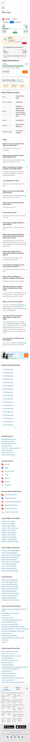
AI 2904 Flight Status (8, 425)
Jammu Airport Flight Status (9, 584)
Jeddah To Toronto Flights (9, 537)
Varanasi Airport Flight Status (10, 580)
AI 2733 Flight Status (8, 376)
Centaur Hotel (5, 615)
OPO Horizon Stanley (8, 664)
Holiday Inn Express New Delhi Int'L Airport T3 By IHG (14, 610)
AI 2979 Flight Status (8, 415)
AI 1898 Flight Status (8, 398)
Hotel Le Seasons (6, 633)
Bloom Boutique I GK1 (8, 662)
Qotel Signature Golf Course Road (11, 656)
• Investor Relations (13, 732)
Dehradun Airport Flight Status (10, 586)
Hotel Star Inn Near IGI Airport (10, 624)
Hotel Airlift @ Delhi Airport (9, 622)
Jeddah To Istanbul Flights (9, 532)
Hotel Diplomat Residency (9, 673)
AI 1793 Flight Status (8, 402)
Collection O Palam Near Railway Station (13, 626)
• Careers (13, 730)
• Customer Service (19, 730)
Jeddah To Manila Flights (9, 530)
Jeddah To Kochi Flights (8, 523)
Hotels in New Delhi (7, 450)
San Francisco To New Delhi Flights (11, 555)
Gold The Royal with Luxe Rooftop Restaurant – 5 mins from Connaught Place (15, 668)
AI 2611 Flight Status (8, 372)
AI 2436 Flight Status (8, 369)
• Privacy (4, 730)
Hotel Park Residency (8, 658)
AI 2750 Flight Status (8, 392)
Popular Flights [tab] (6, 688)
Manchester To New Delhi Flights (11, 561)
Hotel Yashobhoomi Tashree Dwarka (12, 620)
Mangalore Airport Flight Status (10, 593)
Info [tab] (27, 688)
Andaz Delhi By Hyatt (8, 617)
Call (25, 72)
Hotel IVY (4, 642)
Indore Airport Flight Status (9, 582)
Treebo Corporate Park (8, 680)
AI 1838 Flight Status (8, 395)
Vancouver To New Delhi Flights (10, 550)
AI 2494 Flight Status (8, 389)
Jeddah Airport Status (8, 441)
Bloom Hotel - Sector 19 (8, 653)
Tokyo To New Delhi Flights (9, 566)
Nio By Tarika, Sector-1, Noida (10, 651)
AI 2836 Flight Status (8, 385)
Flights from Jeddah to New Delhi (11, 448)
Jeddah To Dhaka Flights (8, 526)
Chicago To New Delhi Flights (10, 570)
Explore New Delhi (7, 446)
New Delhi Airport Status (9, 439)
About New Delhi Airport (8, 454)
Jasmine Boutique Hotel (8, 675)
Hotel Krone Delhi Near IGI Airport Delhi (13, 637)
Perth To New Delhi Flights (9, 564)
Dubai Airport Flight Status (9, 597)
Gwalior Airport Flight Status (10, 588)
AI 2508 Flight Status (8, 418)
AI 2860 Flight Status (8, 421)
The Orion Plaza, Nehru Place (10, 660)
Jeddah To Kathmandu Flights (10, 528)
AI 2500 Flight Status (8, 408)
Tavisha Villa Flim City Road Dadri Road (13, 682)
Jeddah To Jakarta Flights (9, 534)
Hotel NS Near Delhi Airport (9, 635)
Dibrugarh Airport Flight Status (10, 600)
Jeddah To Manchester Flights (10, 541)
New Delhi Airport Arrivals (9, 443)
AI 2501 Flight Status (8, 382)
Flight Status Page (13, 323)
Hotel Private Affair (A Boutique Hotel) (12, 677)
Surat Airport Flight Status (9, 591)
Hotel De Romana (6, 671)
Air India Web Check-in (8, 452)
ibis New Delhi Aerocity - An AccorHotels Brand (15, 629)
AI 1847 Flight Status (8, 379)
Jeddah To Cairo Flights (8, 521)
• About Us (25, 730)
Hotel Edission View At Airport (10, 613)
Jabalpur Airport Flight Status (10, 595)
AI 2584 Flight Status (8, 411)
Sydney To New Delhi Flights (9, 553)
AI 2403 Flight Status (8, 405)
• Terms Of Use (8, 730)
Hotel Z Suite (5, 640)
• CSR (19, 732)
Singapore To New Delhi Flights (10, 557)
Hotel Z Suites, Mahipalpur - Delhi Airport (13, 631)
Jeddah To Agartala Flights (9, 539)
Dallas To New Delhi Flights (9, 559)
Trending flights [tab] (17, 688)
